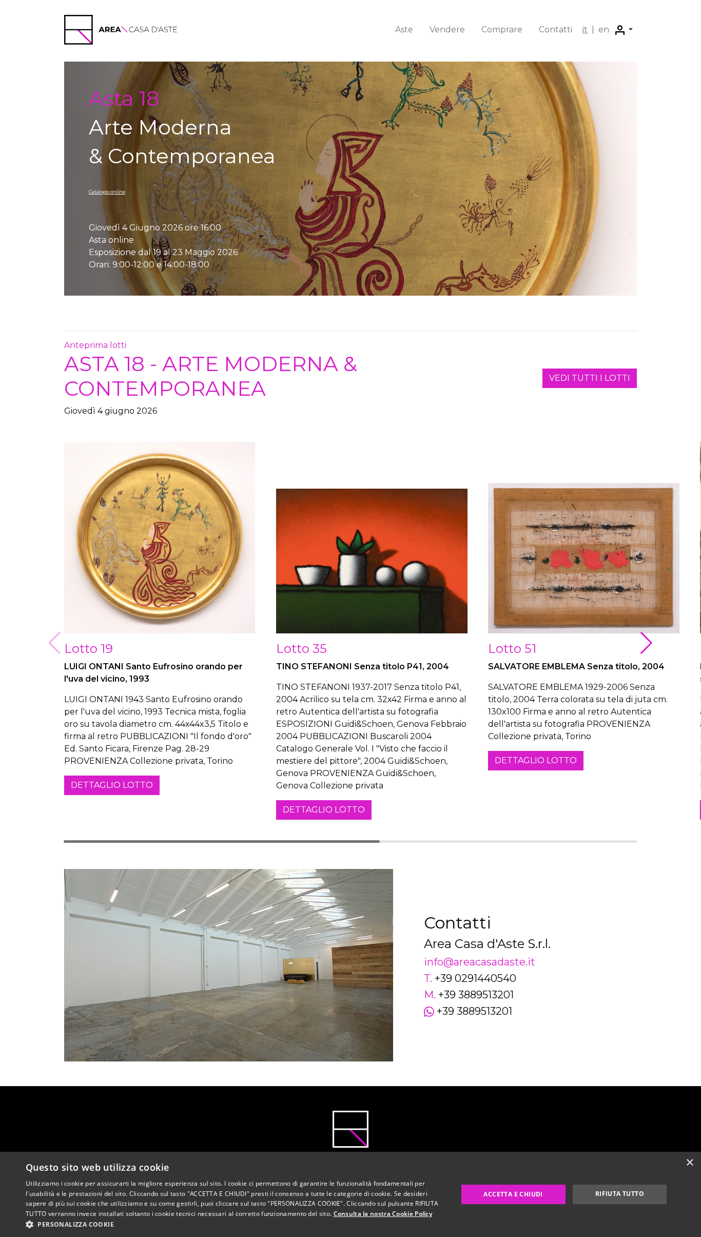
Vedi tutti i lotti (589, 378)
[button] (624, 30)
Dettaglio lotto (112, 785)
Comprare (501, 29)
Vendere (447, 29)
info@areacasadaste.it (479, 962)
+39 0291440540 (475, 978)
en (603, 29)
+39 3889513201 (476, 995)
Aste (404, 29)
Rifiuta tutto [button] (619, 1193)
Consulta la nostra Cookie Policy (383, 1213)
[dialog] (350, 1194)
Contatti (555, 29)
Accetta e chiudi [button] (512, 1194)
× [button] (689, 1163)
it (585, 29)
